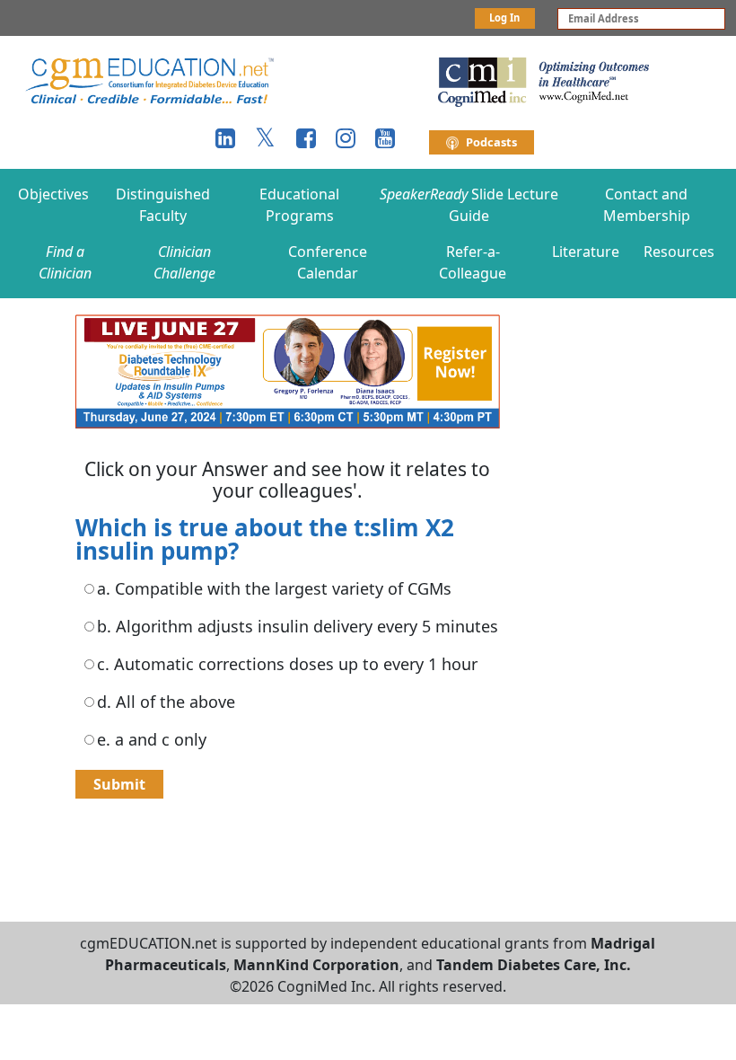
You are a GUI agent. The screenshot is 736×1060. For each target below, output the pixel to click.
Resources (679, 251)
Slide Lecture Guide (469, 204)
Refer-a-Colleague (472, 262)
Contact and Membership (646, 204)
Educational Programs (299, 204)
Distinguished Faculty (163, 204)
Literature (585, 251)
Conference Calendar (327, 262)
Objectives (53, 194)
